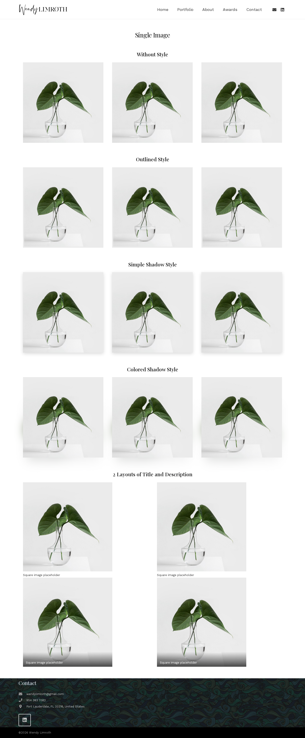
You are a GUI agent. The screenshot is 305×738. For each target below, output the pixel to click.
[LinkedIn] (282, 10)
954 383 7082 (36, 700)
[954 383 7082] (22, 700)
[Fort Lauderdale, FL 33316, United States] (22, 706)
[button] (195, 9)
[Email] (274, 10)
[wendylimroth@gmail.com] (22, 694)
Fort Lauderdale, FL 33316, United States (55, 706)
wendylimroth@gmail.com (45, 694)
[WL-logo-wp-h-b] (43, 9)
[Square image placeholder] (85, 526)
